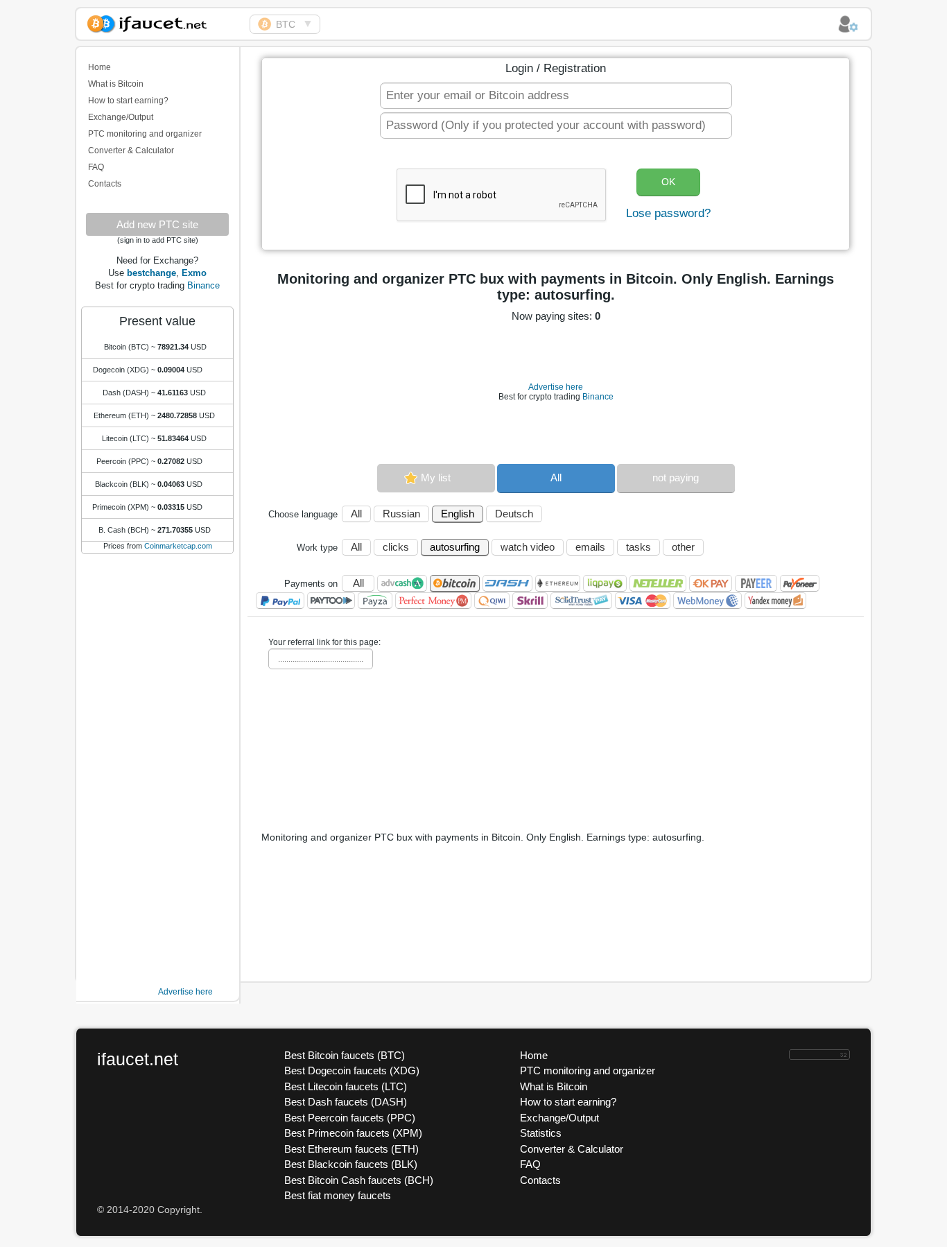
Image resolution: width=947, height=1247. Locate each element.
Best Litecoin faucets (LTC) (345, 1086)
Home (99, 67)
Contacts (104, 184)
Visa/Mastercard (642, 600)
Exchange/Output (120, 117)
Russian (401, 513)
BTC (285, 24)
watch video (528, 547)
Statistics (541, 1133)
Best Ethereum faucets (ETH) (351, 1149)
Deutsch (514, 513)
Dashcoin (507, 583)
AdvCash (402, 583)
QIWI (492, 600)
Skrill (530, 600)
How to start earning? (128, 100)
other (683, 547)
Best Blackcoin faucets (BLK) (350, 1164)
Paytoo (331, 600)
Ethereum (557, 583)
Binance (203, 285)
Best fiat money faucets (337, 1195)
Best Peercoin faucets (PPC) (349, 1118)
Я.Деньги (775, 600)
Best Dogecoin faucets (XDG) (351, 1070)
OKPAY (710, 583)
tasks (638, 547)
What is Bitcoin (116, 84)
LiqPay (605, 583)
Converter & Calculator (131, 150)
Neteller (657, 583)
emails (590, 547)
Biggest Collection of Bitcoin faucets (163, 21)
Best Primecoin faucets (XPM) (353, 1133)
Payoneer (799, 583)
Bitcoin (455, 583)
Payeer (756, 583)
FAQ (96, 167)
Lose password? (668, 213)
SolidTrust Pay (581, 600)
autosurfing (455, 547)
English (457, 513)
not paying (675, 477)
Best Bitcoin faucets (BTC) (344, 1055)
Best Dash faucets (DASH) (345, 1102)
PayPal (280, 600)
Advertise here (185, 992)
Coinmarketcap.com (178, 546)
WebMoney (707, 600)
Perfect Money (433, 600)
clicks (396, 547)
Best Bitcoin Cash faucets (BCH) (358, 1180)
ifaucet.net (137, 1059)
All (556, 477)
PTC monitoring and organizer (145, 134)
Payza (375, 600)
